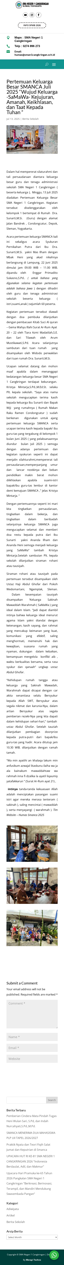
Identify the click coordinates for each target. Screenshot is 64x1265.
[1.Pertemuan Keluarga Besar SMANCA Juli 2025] (32, 862)
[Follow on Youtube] (25, 15)
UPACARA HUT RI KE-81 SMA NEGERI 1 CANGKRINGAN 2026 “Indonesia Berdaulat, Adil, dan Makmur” (30, 1161)
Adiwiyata (12, 1209)
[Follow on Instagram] (31, 15)
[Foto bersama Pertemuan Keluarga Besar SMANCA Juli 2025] (32, 946)
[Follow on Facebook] (38, 15)
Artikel (10, 1215)
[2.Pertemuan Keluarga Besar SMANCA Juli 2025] (32, 904)
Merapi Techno (33, 1259)
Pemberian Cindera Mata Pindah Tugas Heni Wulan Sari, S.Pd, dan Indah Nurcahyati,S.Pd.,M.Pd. (31, 1121)
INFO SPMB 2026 (32, 25)
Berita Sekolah (30, 118)
